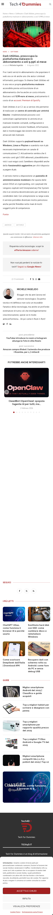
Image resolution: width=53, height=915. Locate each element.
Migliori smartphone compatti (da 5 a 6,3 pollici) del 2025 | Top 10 (36, 759)
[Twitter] (26, 590)
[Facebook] (19, 590)
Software (19, 13)
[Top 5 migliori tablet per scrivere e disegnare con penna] (11, 709)
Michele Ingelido (16, 65)
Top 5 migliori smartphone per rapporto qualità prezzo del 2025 (36, 726)
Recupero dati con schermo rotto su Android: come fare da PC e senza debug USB (38, 665)
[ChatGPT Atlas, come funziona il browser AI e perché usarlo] (14, 614)
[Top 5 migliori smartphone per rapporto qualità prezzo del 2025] (11, 726)
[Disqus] (26, 457)
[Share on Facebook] (30, 279)
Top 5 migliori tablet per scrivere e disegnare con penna (36, 708)
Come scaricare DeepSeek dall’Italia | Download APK (14, 662)
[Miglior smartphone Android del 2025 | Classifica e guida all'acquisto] (11, 691)
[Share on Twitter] (33, 279)
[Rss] (33, 590)
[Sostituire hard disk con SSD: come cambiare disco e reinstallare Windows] (39, 614)
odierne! (26, 250)
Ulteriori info (38, 237)
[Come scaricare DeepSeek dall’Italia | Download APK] (14, 648)
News (11, 13)
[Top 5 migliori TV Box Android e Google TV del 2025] (11, 743)
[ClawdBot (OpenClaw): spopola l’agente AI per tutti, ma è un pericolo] (26, 382)
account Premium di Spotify (27, 100)
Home (5, 13)
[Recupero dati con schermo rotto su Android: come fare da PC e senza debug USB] (39, 648)
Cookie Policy (15, 912)
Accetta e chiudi (26, 891)
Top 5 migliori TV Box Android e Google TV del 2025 (36, 742)
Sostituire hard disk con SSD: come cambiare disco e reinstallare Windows (38, 631)
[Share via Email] (39, 279)
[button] (6, 392)
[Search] (50, 4)
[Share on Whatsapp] (36, 279)
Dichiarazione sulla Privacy (32, 912)
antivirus (20, 225)
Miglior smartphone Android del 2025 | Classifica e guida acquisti (33, 691)
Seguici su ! (29, 266)
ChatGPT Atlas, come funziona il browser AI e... (26, 787)
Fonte (6, 214)
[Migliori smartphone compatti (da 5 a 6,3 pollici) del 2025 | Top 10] (11, 760)
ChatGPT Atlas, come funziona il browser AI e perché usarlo (13, 629)
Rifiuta (26, 898)
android (8, 225)
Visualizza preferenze (26, 906)
